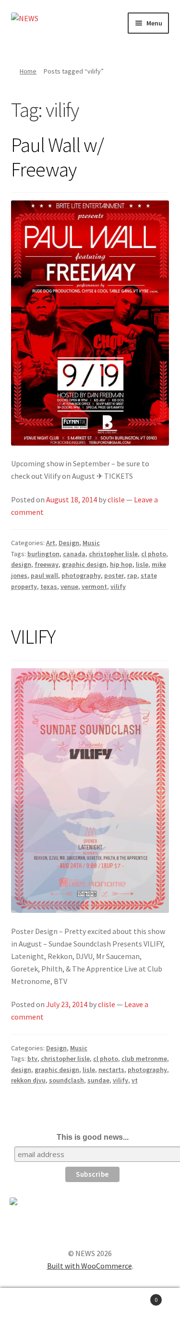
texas (48, 586)
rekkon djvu (28, 1080)
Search (90, 1304)
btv (32, 1058)
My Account (30, 1304)
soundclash (66, 1080)
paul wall (44, 575)
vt (135, 1080)
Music (91, 542)
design (21, 564)
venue (69, 586)
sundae (98, 1080)
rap (132, 575)
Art (50, 542)
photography (81, 575)
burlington (43, 553)
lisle (142, 564)
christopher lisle (113, 553)
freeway (47, 564)
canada (74, 553)
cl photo (153, 553)
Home (28, 71)
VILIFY (33, 636)
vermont (94, 586)
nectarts (111, 1069)
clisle (116, 499)
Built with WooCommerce (89, 1266)
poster (114, 575)
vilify (118, 586)
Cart (138, 1296)
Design (69, 542)
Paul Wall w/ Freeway (57, 157)
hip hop (121, 564)
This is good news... (93, 1137)
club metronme (144, 1058)
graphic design (84, 564)
